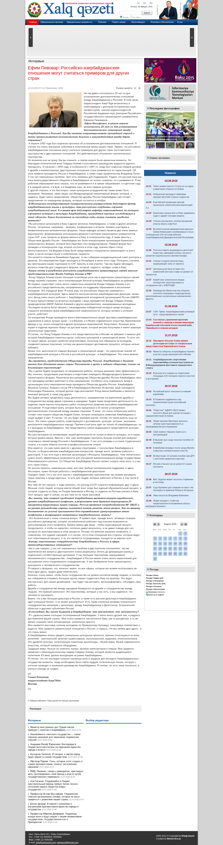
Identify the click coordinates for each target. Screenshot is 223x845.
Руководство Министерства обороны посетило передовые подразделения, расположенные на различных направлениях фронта (168, 294)
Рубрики (102, 22)
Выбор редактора (97, 720)
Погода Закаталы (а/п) (155, 584)
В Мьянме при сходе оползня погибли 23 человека (173, 441)
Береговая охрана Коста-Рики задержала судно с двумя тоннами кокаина (173, 214)
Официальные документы (79, 22)
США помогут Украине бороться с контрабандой (169, 433)
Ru (151, 3)
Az (138, 3)
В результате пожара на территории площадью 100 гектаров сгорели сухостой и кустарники (170, 376)
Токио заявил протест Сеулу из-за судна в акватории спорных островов (173, 187)
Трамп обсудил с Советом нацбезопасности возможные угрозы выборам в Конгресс (168, 504)
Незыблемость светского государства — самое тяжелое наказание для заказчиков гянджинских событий (54, 737)
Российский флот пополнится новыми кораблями (172, 392)
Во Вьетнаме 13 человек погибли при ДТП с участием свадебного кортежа (174, 457)
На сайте (137, 17)
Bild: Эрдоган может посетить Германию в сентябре (173, 480)
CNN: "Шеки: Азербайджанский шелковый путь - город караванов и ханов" (173, 313)
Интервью (36, 61)
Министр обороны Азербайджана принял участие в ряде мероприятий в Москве (173, 353)
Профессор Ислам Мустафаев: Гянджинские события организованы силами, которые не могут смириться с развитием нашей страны (54, 797)
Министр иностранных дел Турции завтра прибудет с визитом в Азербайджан (51, 728)
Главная (33, 22)
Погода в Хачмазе (154, 586)
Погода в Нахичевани (155, 589)
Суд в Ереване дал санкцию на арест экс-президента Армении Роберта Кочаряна (173, 488)
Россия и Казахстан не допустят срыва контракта (172, 465)
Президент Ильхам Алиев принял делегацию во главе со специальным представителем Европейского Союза (169, 344)
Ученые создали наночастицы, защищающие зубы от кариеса (168, 262)
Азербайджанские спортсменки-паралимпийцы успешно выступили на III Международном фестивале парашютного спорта (169, 363)
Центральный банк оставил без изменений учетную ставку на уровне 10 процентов (169, 272)
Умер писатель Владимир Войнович (171, 495)
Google (126, 17)
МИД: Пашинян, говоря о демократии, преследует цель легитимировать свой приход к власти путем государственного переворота (55, 774)
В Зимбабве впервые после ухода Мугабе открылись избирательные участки (173, 449)
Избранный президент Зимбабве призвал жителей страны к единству (171, 195)
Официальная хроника (51, 22)
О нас (180, 22)
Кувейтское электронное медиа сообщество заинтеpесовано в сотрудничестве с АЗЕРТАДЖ (165, 283)
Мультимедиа (138, 22)
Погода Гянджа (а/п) (154, 578)
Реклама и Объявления (162, 22)
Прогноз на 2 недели (155, 595)
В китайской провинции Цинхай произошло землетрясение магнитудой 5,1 (169, 205)
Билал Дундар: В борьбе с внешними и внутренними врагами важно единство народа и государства (53, 806)
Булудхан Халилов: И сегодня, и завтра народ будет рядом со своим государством (54, 755)
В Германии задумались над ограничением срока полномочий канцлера (166, 402)
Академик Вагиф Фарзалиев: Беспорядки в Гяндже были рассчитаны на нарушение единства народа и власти (54, 747)
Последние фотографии (165, 108)
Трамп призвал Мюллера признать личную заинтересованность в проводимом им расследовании (167, 424)
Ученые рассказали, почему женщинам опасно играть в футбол (172, 222)
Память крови (119, 22)
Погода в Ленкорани (155, 581)
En (144, 3)
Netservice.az (174, 839)
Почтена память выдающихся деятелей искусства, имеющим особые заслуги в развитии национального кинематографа (169, 253)
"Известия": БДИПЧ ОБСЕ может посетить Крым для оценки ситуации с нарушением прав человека (168, 413)
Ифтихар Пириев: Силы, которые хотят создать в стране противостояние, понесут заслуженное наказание (55, 764)
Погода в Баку (152, 575)
